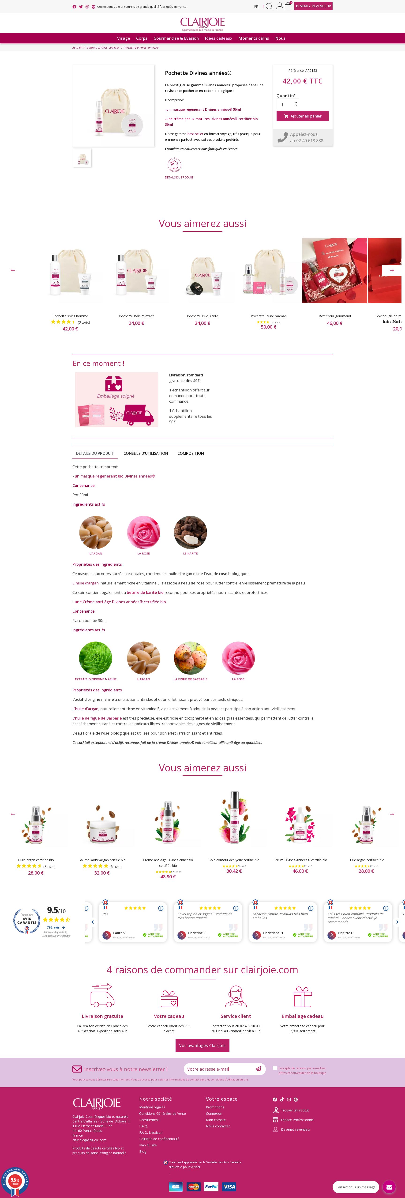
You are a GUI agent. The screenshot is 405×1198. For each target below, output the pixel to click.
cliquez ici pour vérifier (184, 1167)
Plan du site (148, 1145)
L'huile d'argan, (86, 583)
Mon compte (216, 1120)
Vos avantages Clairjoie (202, 1045)
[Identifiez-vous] (280, 6)
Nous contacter (218, 1126)
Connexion (214, 1113)
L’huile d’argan (85, 708)
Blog (142, 1151)
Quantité (286, 95)
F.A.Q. (143, 1126)
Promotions (215, 1107)
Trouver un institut (295, 1110)
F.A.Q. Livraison (150, 1132)
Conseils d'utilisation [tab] (146, 453)
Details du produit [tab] (95, 453)
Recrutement (149, 1120)
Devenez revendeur (296, 1129)
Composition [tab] (190, 453)
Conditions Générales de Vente (162, 1113)
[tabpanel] (202, 289)
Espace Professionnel (297, 1120)
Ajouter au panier (306, 116)
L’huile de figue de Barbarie (97, 718)
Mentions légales (152, 1107)
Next (391, 270)
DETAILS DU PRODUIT (179, 177)
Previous (13, 270)
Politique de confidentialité (159, 1139)
